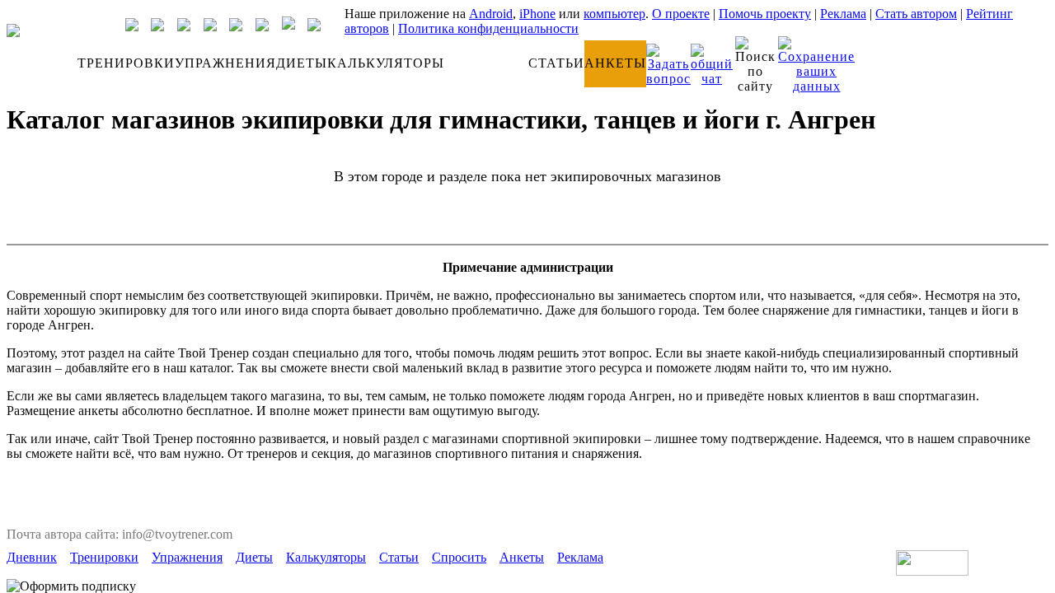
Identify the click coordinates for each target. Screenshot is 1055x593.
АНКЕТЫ (615, 63)
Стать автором (916, 14)
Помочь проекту (765, 14)
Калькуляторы (326, 557)
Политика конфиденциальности (488, 28)
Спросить (459, 557)
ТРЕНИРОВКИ (126, 63)
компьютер (614, 14)
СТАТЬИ (556, 63)
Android (491, 14)
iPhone (537, 14)
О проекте (681, 14)
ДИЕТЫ (301, 63)
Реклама (843, 14)
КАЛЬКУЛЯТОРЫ (385, 63)
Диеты (254, 557)
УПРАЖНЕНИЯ (225, 63)
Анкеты (521, 557)
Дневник (32, 557)
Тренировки (104, 557)
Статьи (399, 557)
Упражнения (187, 557)
